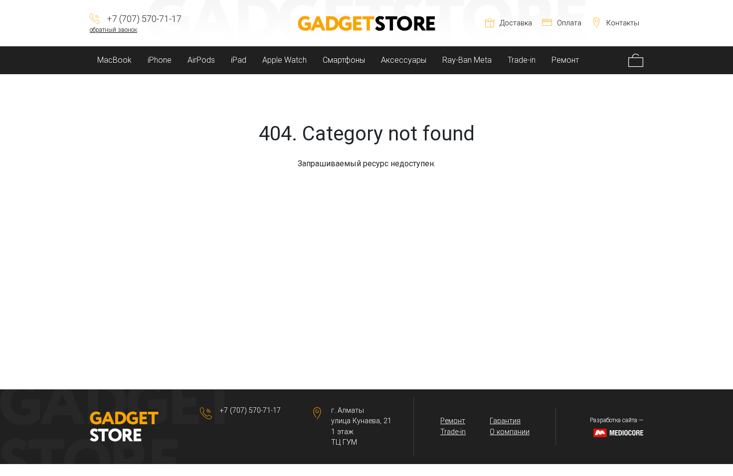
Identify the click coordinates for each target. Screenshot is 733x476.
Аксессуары (403, 60)
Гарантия (505, 421)
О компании (510, 432)
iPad (238, 60)
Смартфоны (344, 60)
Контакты (622, 23)
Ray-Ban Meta (467, 60)
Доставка (516, 23)
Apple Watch (284, 60)
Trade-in (522, 60)
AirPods (201, 60)
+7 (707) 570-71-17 (250, 410)
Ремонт (565, 60)
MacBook (114, 60)
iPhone (160, 60)
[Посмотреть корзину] (635, 60)
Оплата (569, 23)
